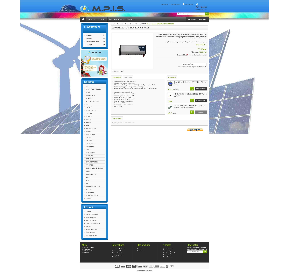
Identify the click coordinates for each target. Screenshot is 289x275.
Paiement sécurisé (91, 229)
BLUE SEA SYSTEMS (92, 101)
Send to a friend (118, 71)
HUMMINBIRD (90, 134)
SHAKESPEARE (91, 174)
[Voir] (192, 88)
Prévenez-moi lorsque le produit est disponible (192, 67)
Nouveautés (192, 19)
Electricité (101, 19)
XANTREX (89, 198)
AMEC (88, 92)
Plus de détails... (201, 45)
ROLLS (88, 171)
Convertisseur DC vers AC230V (135, 24)
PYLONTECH (90, 165)
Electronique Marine (92, 214)
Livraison (88, 211)
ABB (87, 86)
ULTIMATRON (90, 192)
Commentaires (116, 118)
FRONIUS (89, 116)
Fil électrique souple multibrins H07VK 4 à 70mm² (190, 95)
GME (87, 125)
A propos (88, 226)
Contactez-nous (168, 257)
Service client (167, 255)
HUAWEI (88, 131)
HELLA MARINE (91, 128)
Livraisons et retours (118, 249)
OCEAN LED (90, 159)
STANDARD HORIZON (93, 186)
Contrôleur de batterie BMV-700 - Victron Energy (190, 83)
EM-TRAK (89, 113)
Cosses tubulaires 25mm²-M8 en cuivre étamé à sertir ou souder (189, 107)
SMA (87, 180)
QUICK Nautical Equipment (94, 168)
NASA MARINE (90, 153)
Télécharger (128, 77)
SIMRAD (88, 177)
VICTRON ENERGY (92, 195)
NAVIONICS (89, 156)
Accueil (113, 24)
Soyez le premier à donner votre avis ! (123, 123)
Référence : (195, 52)
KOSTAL (88, 138)
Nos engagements (91, 236)
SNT (87, 183)
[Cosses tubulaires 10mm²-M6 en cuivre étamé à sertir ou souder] (170, 107)
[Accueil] (83, 19)
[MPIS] (102, 9)
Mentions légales (91, 220)
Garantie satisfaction (118, 251)
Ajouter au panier (200, 88)
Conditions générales (169, 253)
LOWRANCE (90, 141)
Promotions (203, 19)
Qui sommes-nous (168, 249)
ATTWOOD (89, 98)
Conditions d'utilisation (93, 223)
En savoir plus (116, 77)
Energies (90, 19)
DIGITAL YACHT (91, 110)
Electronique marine (115, 19)
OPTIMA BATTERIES (92, 162)
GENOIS (88, 122)
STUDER (88, 189)
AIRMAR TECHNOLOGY (93, 89)
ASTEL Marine (90, 95)
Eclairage (130, 19)
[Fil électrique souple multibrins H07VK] (170, 95)
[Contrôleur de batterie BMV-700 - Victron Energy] (170, 83)
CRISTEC (89, 107)
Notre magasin (90, 232)
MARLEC (89, 150)
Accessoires (172, 77)
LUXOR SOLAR (91, 144)
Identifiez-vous (175, 4)
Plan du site (115, 257)
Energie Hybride (91, 217)
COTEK (88, 104)
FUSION (88, 119)
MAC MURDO (90, 147)
